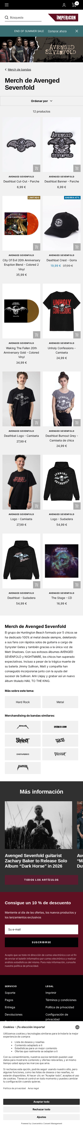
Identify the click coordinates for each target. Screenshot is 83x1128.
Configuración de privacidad (57, 1017)
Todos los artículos (41, 879)
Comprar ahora (57, 31)
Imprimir (51, 992)
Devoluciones (13, 1014)
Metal (60, 702)
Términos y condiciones (61, 1000)
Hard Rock (23, 702)
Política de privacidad (60, 1007)
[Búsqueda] (32, 17)
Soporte (10, 992)
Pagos (9, 1000)
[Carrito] (74, 5)
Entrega (10, 1007)
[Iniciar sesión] (64, 5)
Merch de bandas (19, 69)
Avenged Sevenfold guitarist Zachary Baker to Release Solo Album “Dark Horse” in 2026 (36, 860)
